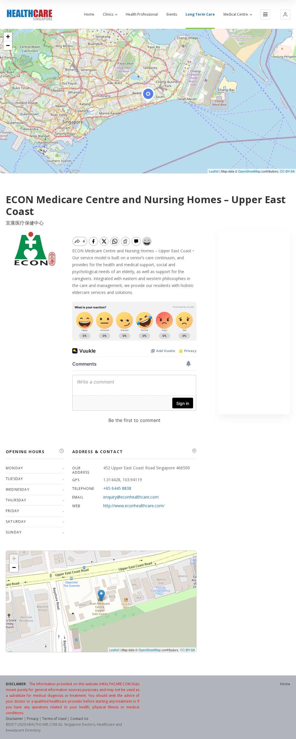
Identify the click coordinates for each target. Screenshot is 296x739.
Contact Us (79, 718)
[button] (285, 14)
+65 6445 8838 (117, 488)
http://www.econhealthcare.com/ (133, 505)
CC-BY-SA (287, 171)
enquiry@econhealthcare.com (131, 497)
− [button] (8, 45)
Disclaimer (14, 718)
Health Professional (142, 14)
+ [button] (8, 36)
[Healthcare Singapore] (29, 15)
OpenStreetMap (249, 171)
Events (171, 14)
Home (89, 14)
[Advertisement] (254, 322)
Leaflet (214, 171)
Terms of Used (54, 718)
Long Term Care (200, 14)
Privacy (32, 718)
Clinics (108, 14)
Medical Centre (235, 14)
